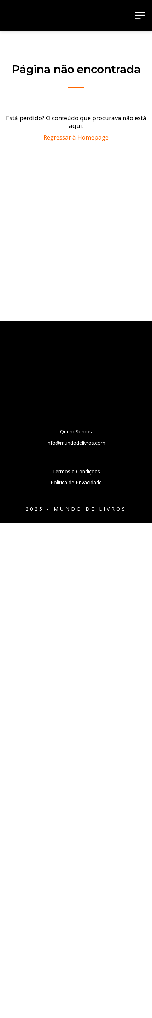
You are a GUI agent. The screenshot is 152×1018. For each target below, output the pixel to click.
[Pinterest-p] (96, 382)
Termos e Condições (76, 471)
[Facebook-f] (56, 382)
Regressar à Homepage (76, 137)
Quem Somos (76, 431)
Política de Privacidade (76, 482)
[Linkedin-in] (115, 382)
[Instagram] (76, 382)
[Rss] (36, 382)
